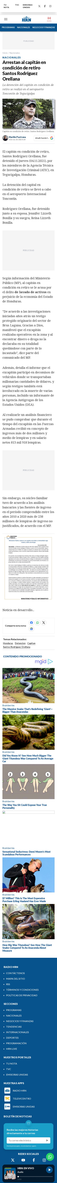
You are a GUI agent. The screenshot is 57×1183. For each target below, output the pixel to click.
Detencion (20, 643)
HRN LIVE (11, 1048)
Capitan (31, 643)
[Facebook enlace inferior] (34, 1160)
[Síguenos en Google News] (31, 629)
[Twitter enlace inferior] (13, 1160)
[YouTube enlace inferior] (23, 1160)
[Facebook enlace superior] (45, 6)
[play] (49, 1169)
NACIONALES (23, 27)
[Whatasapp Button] (50, 1157)
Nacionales (15, 53)
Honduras (8, 643)
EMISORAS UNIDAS (27, 6)
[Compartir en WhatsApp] (37, 622)
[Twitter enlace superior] (39, 6)
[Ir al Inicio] (26, 19)
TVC (17, 5)
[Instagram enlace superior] (50, 6)
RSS (8, 984)
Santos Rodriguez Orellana (16, 647)
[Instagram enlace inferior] (44, 1160)
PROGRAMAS (8, 27)
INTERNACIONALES (17, 1032)
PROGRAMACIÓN (16, 1043)
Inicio (5, 53)
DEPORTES (12, 1037)
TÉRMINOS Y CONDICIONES (22, 989)
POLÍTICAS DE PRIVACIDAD (21, 995)
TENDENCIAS (14, 1026)
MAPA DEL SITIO (15, 978)
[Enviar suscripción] (47, 1140)
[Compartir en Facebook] (31, 622)
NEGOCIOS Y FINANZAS (43, 27)
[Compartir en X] (43, 622)
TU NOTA (6, 6)
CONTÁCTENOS (15, 973)
